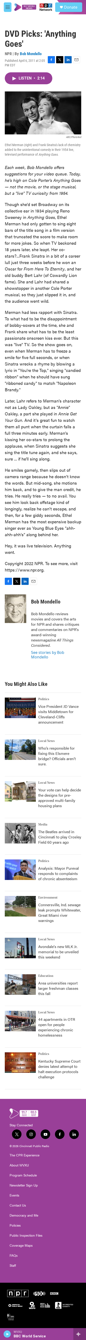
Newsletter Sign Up (24, 1185)
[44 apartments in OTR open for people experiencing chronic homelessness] (20, 1021)
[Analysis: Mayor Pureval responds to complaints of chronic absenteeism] (20, 869)
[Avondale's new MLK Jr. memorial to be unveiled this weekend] (20, 948)
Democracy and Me (24, 1215)
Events (14, 1195)
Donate (70, 7)
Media (42, 824)
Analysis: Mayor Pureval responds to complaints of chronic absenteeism (58, 873)
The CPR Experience (24, 1155)
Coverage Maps (21, 1245)
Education (45, 976)
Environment (48, 898)
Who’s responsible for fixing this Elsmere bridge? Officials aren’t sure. (57, 756)
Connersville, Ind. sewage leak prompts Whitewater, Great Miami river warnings (59, 912)
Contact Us (18, 1205)
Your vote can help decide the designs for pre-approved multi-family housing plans (59, 797)
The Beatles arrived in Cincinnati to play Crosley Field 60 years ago (59, 837)
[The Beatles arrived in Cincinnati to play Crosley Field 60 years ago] (20, 833)
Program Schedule (23, 1175)
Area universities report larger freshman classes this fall (58, 988)
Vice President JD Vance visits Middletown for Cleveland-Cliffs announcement (58, 714)
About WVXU (19, 1165)
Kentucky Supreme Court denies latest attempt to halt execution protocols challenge (59, 1069)
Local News (46, 741)
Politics (43, 699)
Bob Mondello (31, 53)
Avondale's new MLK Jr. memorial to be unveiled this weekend (58, 952)
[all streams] (79, 1334)
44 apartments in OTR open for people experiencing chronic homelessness (56, 1027)
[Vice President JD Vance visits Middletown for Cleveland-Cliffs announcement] (20, 708)
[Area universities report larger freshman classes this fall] (20, 984)
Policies (15, 1225)
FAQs (14, 1255)
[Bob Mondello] (15, 608)
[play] (7, 1334)
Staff (13, 1265)
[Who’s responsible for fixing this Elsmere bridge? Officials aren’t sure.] (20, 749)
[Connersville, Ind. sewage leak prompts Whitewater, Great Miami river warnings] (20, 906)
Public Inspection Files (26, 1235)
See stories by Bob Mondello (47, 654)
